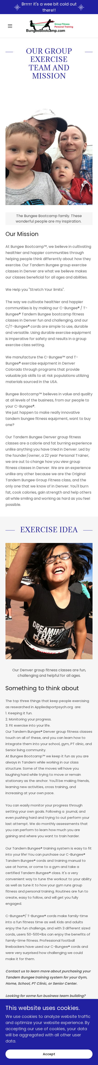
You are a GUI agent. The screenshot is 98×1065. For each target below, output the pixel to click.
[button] (11, 25)
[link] (49, 26)
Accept (49, 1054)
